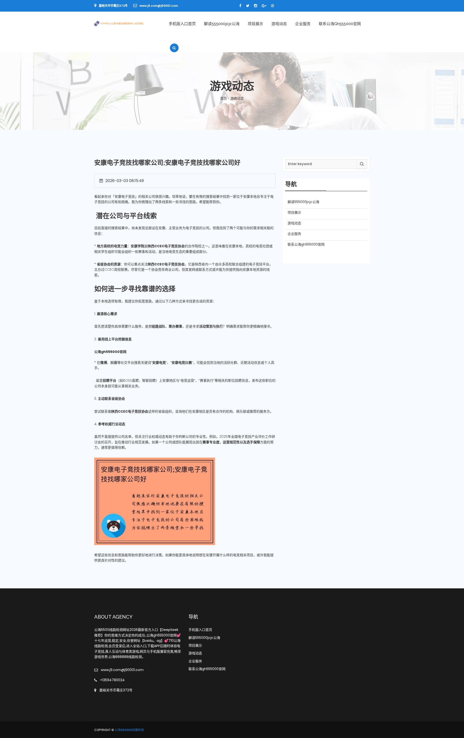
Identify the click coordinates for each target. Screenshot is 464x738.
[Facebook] (240, 6)
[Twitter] (247, 6)
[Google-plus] (264, 6)
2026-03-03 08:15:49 (124, 180)
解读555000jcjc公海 (221, 24)
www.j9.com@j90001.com (158, 6)
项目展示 (255, 24)
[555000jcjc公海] (126, 23)
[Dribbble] (272, 6)
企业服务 (303, 24)
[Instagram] (255, 6)
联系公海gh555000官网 (340, 24)
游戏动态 (279, 24)
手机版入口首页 (182, 24)
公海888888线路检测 (129, 730)
